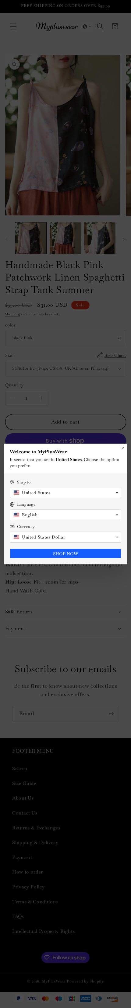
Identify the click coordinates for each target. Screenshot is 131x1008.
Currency (26, 526)
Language (26, 504)
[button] (65, 492)
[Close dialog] (122, 448)
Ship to (24, 482)
